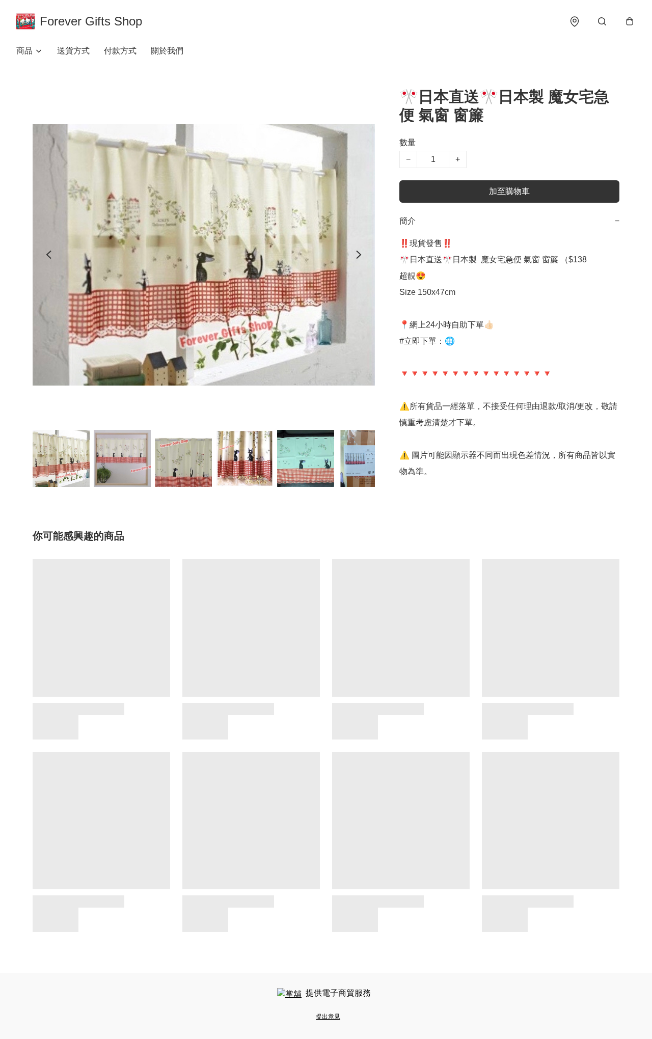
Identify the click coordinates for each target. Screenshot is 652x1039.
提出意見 (328, 1016)
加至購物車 (509, 191)
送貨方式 (73, 50)
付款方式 (120, 50)
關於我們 (167, 50)
